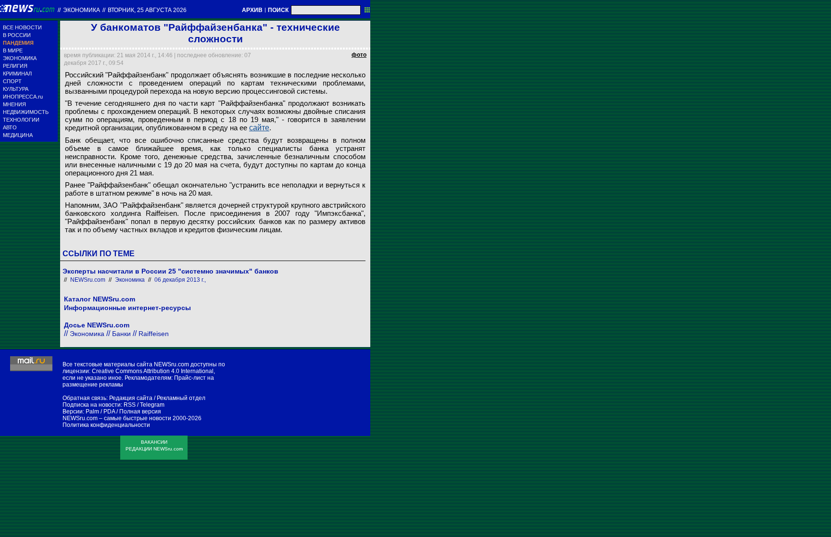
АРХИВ (252, 10)
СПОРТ (12, 81)
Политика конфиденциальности (106, 425)
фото (359, 54)
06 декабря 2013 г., (180, 279)
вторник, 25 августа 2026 (147, 10)
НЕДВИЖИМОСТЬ (26, 112)
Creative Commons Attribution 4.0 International (153, 371)
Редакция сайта (130, 398)
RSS (130, 404)
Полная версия (140, 411)
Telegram (152, 404)
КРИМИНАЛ (17, 73)
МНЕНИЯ (14, 104)
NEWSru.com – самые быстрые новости (117, 418)
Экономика (81, 10)
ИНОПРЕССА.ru (23, 97)
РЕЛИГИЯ (15, 66)
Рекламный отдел (181, 398)
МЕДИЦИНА (18, 135)
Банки (121, 333)
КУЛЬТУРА (15, 89)
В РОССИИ (17, 35)
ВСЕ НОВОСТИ (22, 27)
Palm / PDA (100, 411)
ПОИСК (278, 10)
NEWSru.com (87, 279)
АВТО (10, 127)
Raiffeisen (153, 333)
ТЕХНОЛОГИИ (21, 120)
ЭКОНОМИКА (20, 58)
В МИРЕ (13, 50)
